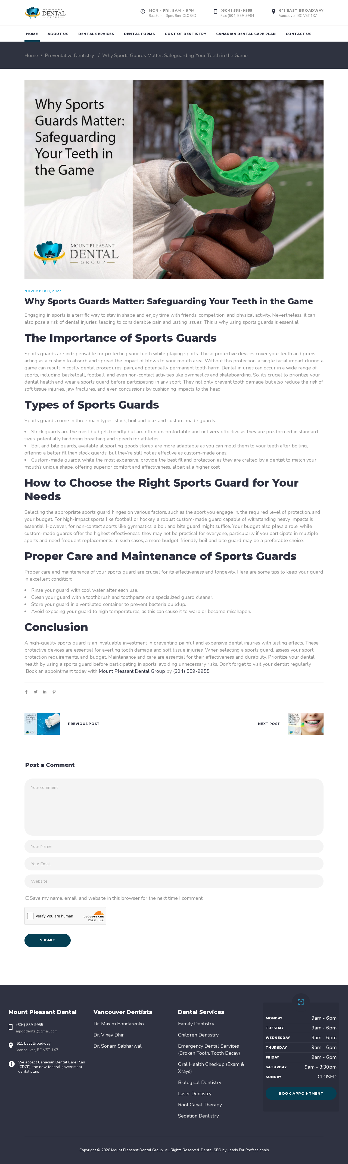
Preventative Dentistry (69, 55)
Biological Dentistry (199, 1082)
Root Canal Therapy (200, 1104)
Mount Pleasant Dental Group (132, 671)
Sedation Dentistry (198, 1116)
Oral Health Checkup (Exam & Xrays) (211, 1068)
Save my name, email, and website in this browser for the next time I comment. (116, 898)
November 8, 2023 (43, 291)
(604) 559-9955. (191, 671)
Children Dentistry (198, 1035)
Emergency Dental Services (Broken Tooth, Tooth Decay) (209, 1049)
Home (31, 55)
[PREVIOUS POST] (42, 724)
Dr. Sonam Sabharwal (118, 1046)
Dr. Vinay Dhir (109, 1035)
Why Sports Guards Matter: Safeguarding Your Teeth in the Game (168, 301)
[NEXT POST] (306, 724)
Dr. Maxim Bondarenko (119, 1023)
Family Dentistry (196, 1023)
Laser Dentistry (195, 1093)
